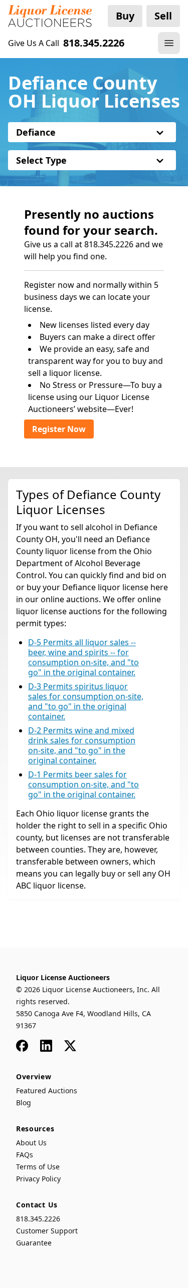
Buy (125, 16)
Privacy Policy (38, 1178)
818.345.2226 (38, 1218)
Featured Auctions (46, 1090)
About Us (31, 1142)
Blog (23, 1102)
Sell (163, 16)
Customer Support (47, 1230)
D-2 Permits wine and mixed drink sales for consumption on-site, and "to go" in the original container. (81, 745)
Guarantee (34, 1242)
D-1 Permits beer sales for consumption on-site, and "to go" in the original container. (83, 784)
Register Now (59, 429)
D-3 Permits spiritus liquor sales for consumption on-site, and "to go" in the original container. (85, 701)
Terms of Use (38, 1166)
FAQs (24, 1154)
